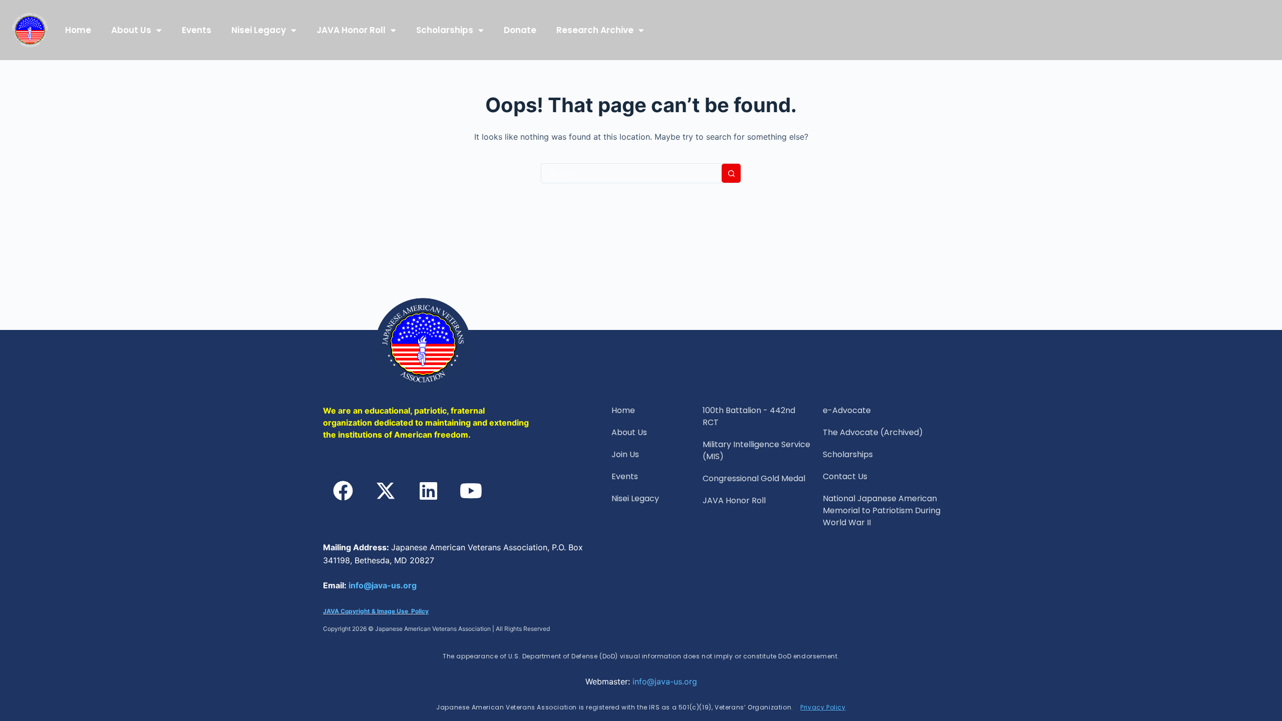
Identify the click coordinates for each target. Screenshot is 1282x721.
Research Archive (594, 30)
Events (196, 30)
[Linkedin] (428, 491)
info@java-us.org (383, 585)
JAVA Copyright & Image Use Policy (376, 611)
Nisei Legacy (258, 30)
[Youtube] (471, 491)
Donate (520, 30)
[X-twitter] (386, 491)
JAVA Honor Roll (351, 30)
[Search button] (731, 173)
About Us (131, 30)
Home (78, 30)
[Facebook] (343, 491)
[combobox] (631, 173)
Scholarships (444, 30)
